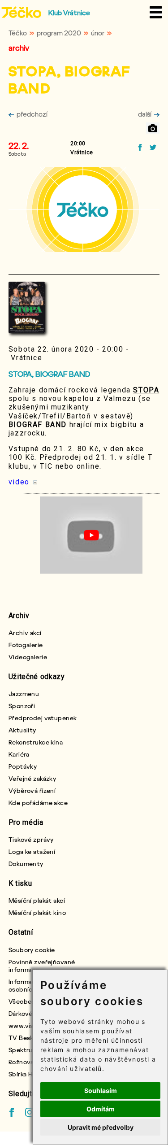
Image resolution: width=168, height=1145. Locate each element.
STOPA (146, 390)
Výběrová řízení (32, 790)
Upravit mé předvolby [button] (101, 1127)
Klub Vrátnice (69, 13)
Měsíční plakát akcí (37, 900)
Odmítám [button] (100, 1109)
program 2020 (59, 33)
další (144, 114)
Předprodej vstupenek (43, 718)
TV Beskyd (25, 1037)
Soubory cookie (32, 949)
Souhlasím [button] (100, 1090)
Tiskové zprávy (31, 839)
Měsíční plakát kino (37, 912)
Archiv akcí (25, 632)
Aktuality (22, 730)
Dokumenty (26, 863)
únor (97, 33)
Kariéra (19, 754)
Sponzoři (22, 706)
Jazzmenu (24, 693)
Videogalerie (28, 657)
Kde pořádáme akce (38, 802)
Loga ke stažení (32, 851)
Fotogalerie (26, 645)
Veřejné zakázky (32, 778)
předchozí (32, 114)
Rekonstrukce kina (36, 742)
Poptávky (23, 766)
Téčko (18, 33)
